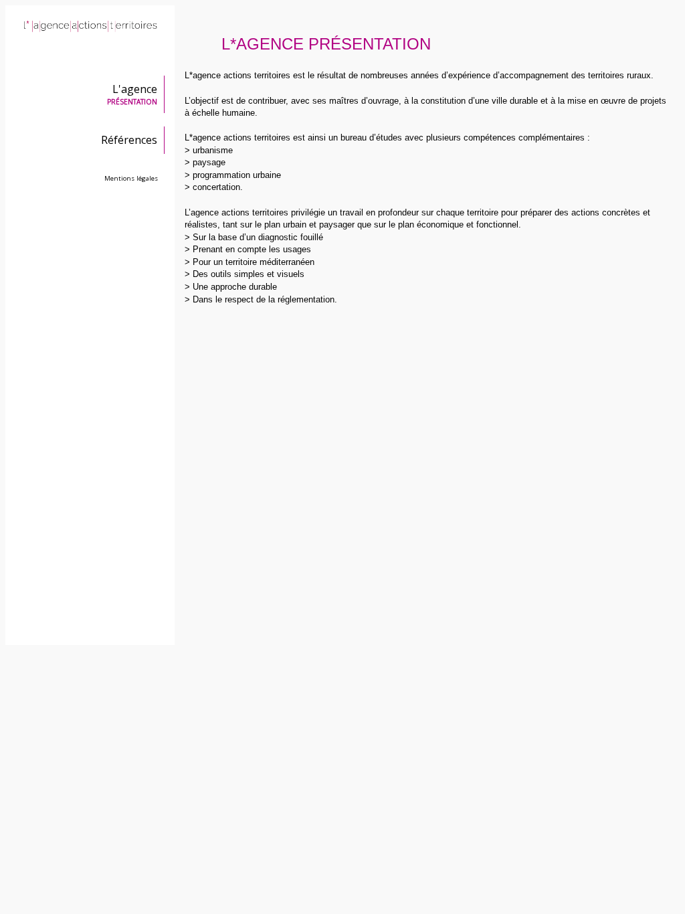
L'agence (132, 94)
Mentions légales (131, 178)
